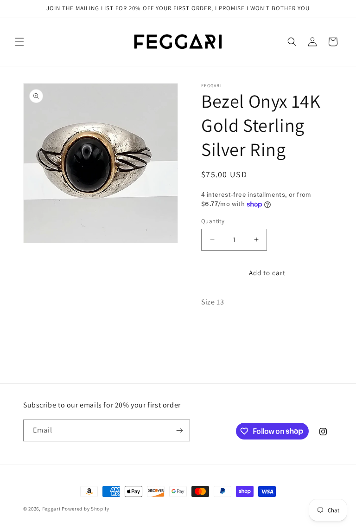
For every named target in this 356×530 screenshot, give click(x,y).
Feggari (51, 508)
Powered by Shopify (85, 508)
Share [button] (219, 330)
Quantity (212, 221)
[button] (19, 42)
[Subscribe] (179, 430)
